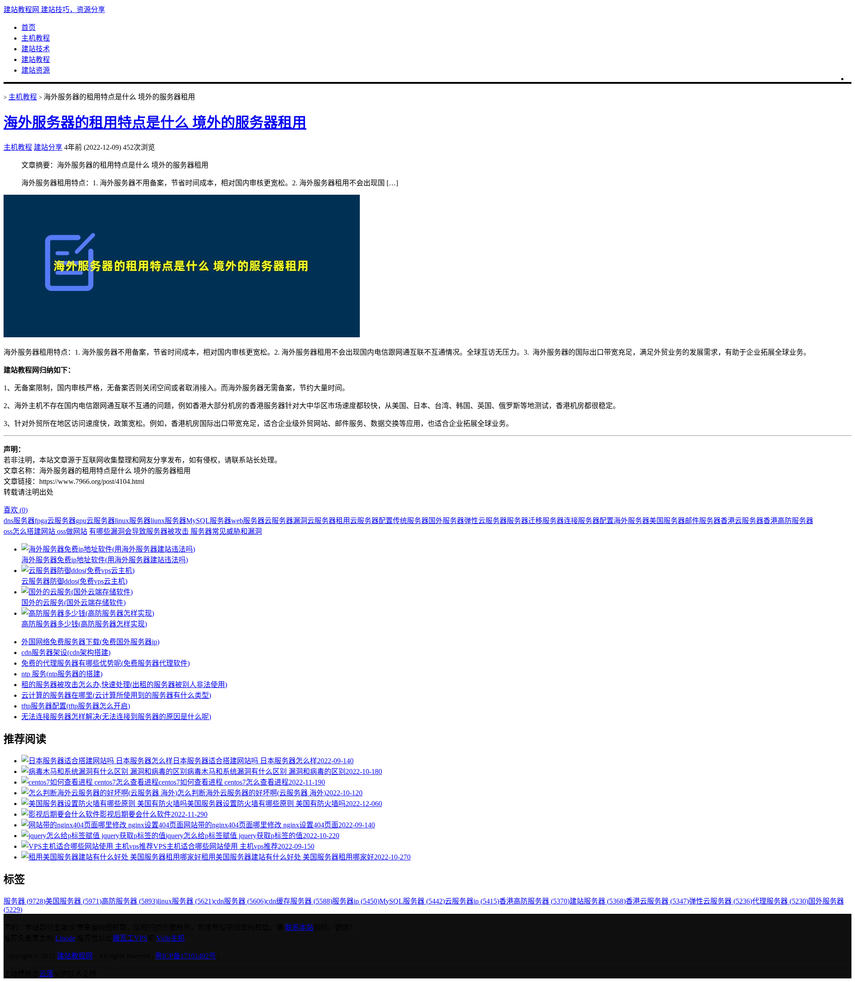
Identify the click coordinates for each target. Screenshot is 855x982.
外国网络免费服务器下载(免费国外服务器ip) (90, 642)
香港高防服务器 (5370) (534, 901)
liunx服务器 (168, 520)
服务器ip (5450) (355, 901)
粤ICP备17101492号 (185, 956)
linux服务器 (133, 520)
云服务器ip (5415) (472, 901)
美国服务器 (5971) (73, 901)
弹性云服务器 (485, 520)
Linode (65, 938)
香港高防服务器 (788, 520)
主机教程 (35, 38)
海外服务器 (631, 520)
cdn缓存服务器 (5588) (299, 901)
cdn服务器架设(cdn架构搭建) (65, 652)
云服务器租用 (328, 520)
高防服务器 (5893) (130, 901)
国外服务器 (446, 520)
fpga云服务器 (55, 520)
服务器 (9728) (24, 901)
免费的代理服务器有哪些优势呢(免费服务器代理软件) (105, 663)
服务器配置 (596, 520)
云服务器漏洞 (286, 520)
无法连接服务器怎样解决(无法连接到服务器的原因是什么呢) (116, 716)
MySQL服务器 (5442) (412, 901)
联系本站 (299, 927)
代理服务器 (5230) (780, 901)
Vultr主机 (170, 938)
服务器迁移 (524, 520)
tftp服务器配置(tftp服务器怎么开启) (75, 706)
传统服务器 (410, 520)
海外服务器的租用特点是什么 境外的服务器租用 (155, 123)
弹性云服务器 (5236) (720, 901)
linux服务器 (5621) (186, 901)
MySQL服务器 (208, 520)
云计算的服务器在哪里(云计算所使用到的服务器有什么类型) (116, 695)
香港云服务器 (742, 520)
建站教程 (35, 59)
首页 (28, 27)
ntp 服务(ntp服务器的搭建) (61, 674)
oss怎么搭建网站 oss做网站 (45, 531)
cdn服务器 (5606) (240, 901)
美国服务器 (667, 520)
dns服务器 (19, 520)
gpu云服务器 (95, 520)
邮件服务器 (703, 520)
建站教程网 (75, 956)
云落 (46, 974)
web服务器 (248, 520)
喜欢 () (16, 510)
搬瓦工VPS (130, 938)
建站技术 (35, 49)
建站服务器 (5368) (598, 901)
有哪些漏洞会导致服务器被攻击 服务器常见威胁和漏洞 (175, 531)
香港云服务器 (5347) (657, 901)
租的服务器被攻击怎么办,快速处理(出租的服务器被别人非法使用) (124, 684)
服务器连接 (560, 520)
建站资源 (35, 70)
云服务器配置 (371, 520)
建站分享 (48, 147)
